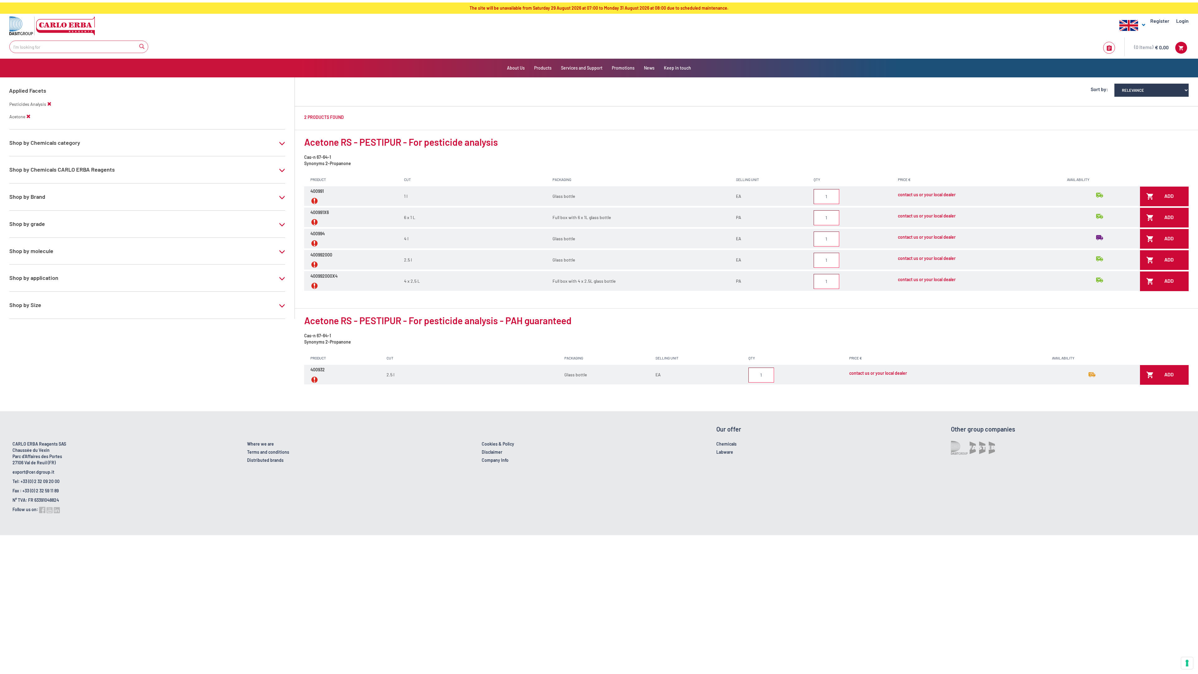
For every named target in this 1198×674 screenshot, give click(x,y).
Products (543, 68)
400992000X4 (324, 276)
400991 (317, 191)
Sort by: (1099, 89)
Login (1182, 21)
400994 (317, 233)
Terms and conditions (268, 452)
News (649, 68)
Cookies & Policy (498, 444)
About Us (516, 68)
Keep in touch (677, 68)
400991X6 (319, 212)
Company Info (495, 460)
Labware (724, 452)
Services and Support (581, 68)
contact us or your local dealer (927, 194)
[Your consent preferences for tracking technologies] (1187, 663)
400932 (317, 369)
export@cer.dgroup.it (33, 472)
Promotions (623, 68)
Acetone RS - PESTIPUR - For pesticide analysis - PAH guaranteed (438, 320)
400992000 (321, 254)
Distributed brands (265, 460)
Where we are (260, 444)
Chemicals (726, 444)
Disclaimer (492, 452)
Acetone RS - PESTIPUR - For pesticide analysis (401, 142)
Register (1159, 21)
